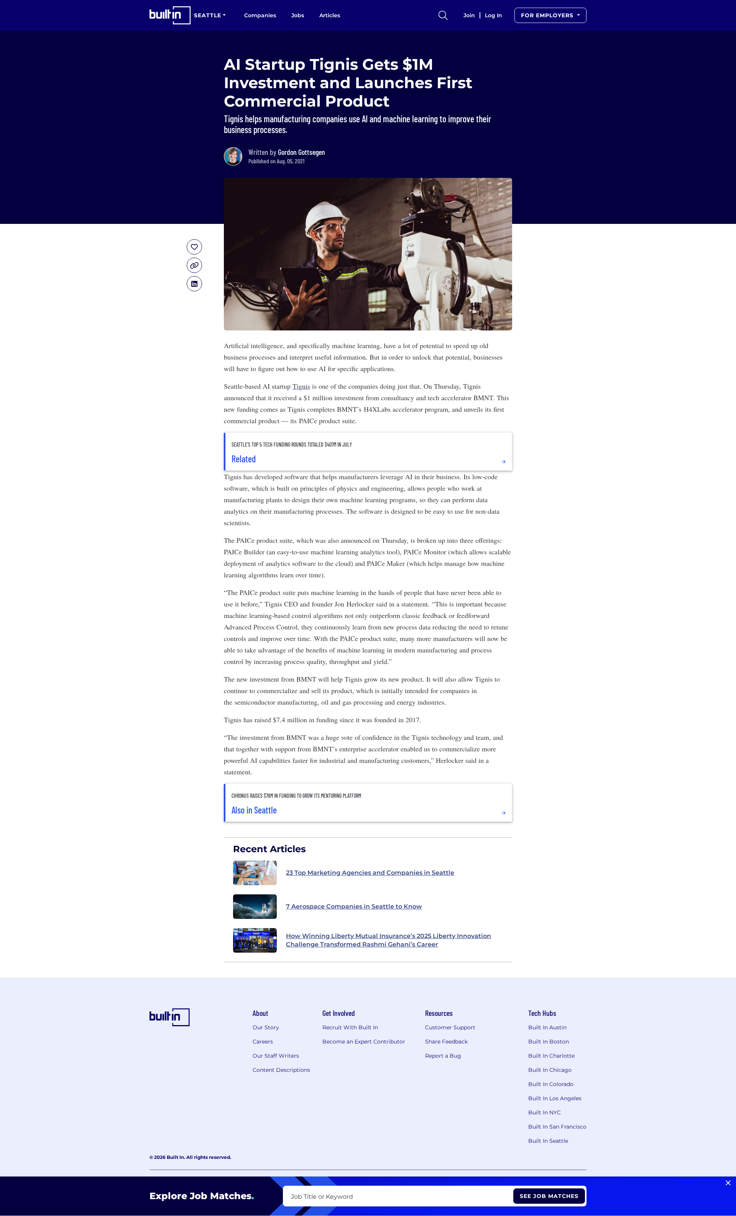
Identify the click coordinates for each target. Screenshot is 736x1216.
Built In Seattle (548, 1140)
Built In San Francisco (557, 1126)
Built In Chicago (550, 1069)
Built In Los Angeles (555, 1098)
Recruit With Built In (350, 1027)
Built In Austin (547, 1027)
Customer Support (450, 1027)
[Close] (728, 1183)
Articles (329, 15)
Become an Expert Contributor (363, 1041)
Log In (493, 15)
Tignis (301, 386)
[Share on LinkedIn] (194, 283)
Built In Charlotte (551, 1055)
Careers (263, 1041)
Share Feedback (446, 1041)
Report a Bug (443, 1055)
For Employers (548, 15)
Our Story (266, 1027)
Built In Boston (548, 1041)
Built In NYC (544, 1112)
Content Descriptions (281, 1069)
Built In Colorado (550, 1084)
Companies (260, 15)
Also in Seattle (254, 810)
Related (244, 459)
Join (469, 15)
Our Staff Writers (276, 1055)
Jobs (297, 15)
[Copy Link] (194, 265)
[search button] (443, 15)
